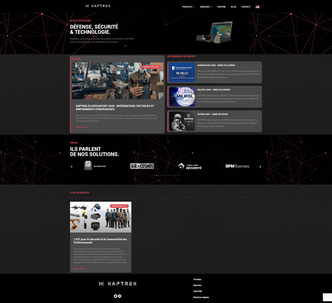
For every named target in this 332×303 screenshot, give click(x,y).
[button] (71, 166)
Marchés (205, 7)
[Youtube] (115, 296)
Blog (233, 7)
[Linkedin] (119, 296)
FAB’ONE (221, 7)
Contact (245, 7)
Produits (187, 7)
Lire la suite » (81, 127)
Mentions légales (201, 297)
